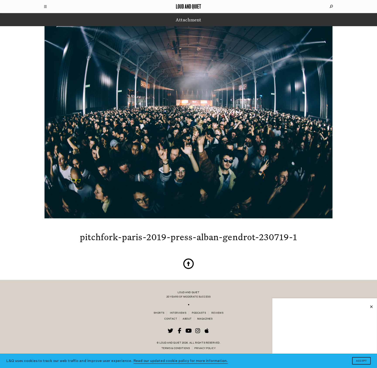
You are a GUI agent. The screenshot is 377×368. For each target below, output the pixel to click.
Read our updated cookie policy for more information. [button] (181, 361)
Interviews (178, 313)
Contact (170, 318)
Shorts (159, 313)
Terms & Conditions (175, 348)
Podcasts (199, 313)
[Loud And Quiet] (188, 6)
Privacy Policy (205, 348)
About (187, 318)
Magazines (205, 318)
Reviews (217, 313)
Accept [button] (361, 361)
